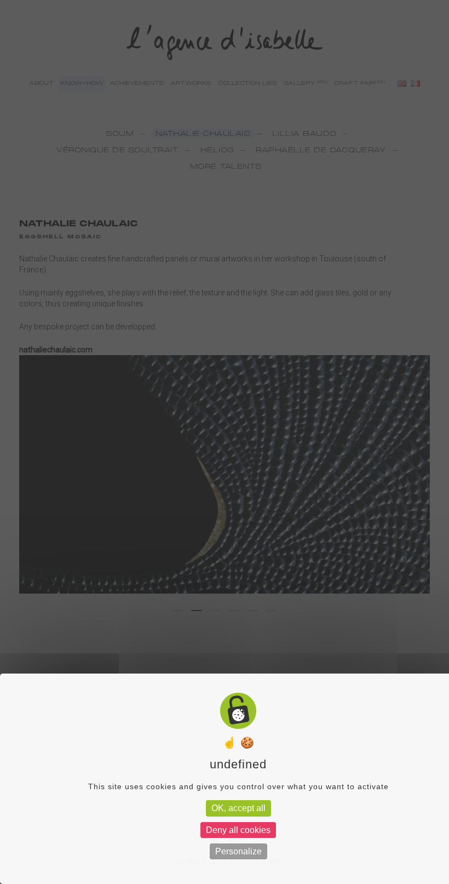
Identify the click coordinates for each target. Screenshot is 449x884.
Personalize (238, 851)
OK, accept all (238, 808)
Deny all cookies (238, 830)
